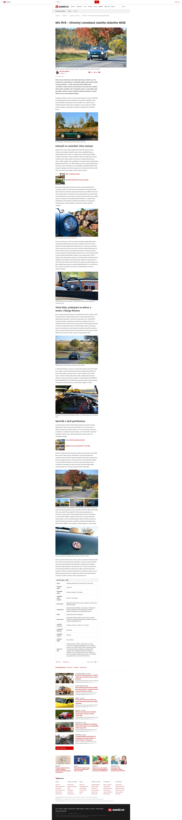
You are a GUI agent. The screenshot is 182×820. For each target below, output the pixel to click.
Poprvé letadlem (106, 786)
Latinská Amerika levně (107, 792)
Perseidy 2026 (77, 797)
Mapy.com (64, 797)
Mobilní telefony (67, 801)
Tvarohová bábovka (95, 790)
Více (123, 6)
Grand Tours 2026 (70, 793)
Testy (85, 6)
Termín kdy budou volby (60, 790)
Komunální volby (58, 793)
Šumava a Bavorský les (107, 788)
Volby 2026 (57, 784)
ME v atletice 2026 (83, 790)
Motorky (90, 6)
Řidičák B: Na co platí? (119, 790)
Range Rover (83, 667)
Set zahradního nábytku (90, 799)
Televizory (98, 801)
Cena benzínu (83, 797)
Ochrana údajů (71, 808)
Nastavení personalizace (61, 810)
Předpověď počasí (70, 797)
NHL (80, 793)
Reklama (87, 808)
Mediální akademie (80, 808)
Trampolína (73, 799)
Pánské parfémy (110, 801)
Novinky (73, 6)
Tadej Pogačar (70, 790)
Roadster (76, 667)
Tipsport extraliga (82, 788)
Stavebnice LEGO (74, 801)
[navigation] (2, 2)
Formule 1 (81, 792)
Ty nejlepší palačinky (95, 784)
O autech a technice (60, 11)
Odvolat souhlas (99, 808)
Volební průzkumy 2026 (60, 786)
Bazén (62, 799)
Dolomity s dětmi (106, 793)
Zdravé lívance (94, 788)
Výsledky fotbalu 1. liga (83, 786)
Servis (95, 6)
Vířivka (102, 799)
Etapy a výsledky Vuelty (72, 786)
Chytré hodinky (103, 801)
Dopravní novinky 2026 (119, 788)
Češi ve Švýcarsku (107, 790)
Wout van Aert (70, 792)
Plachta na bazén (67, 799)
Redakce (65, 808)
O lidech (69, 11)
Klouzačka (83, 799)
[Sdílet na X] (97, 662)
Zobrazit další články (61, 748)
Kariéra (60, 808)
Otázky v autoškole (119, 792)
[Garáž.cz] (62, 6)
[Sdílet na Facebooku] (95, 662)
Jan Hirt (68, 788)
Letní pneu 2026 (118, 784)
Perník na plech (94, 793)
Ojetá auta (107, 6)
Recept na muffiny (94, 786)
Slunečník (78, 799)
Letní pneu (88, 801)
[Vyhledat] (97, 2)
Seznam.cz (177, 2)
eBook (91, 72)
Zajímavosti (79, 6)
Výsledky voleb (58, 788)
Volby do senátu (58, 792)
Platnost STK (117, 793)
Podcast (113, 6)
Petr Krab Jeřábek (64, 71)
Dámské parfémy (82, 801)
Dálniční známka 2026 (119, 786)
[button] (91, 48)
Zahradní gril (97, 799)
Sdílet (96, 72)
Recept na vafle (94, 792)
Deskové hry (92, 801)
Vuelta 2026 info (70, 784)
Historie (101, 6)
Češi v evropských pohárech (92, 797)
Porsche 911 (69, 667)
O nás (56, 808)
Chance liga (81, 784)
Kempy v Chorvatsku (107, 784)
